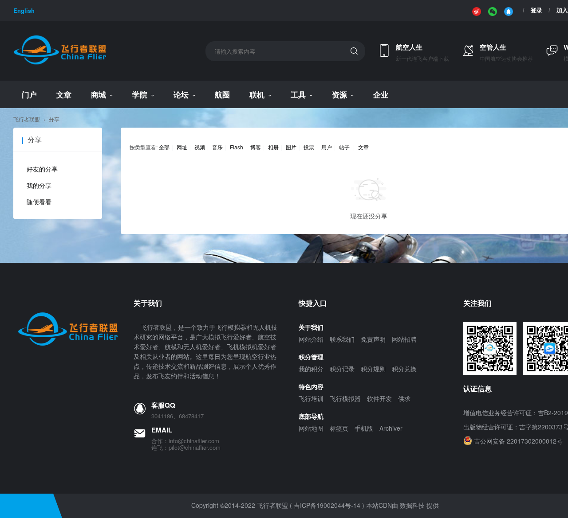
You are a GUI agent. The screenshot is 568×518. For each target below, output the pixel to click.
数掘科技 (412, 505)
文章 (63, 94)
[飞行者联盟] (59, 63)
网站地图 (311, 428)
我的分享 (39, 185)
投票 (309, 147)
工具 (298, 94)
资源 (339, 94)
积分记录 (342, 368)
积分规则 (373, 368)
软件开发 (379, 398)
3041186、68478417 (177, 416)
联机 (256, 94)
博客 (255, 147)
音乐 (217, 147)
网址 (182, 147)
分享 (54, 119)
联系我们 (342, 339)
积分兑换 (404, 368)
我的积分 (311, 368)
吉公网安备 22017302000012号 (518, 440)
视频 (199, 147)
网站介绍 (311, 339)
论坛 (181, 94)
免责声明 (373, 339)
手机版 (364, 428)
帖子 (344, 147)
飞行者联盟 (26, 119)
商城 (98, 94)
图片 (291, 147)
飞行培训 (311, 398)
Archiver (390, 428)
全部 (164, 147)
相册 (273, 147)
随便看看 (39, 201)
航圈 (222, 94)
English (24, 10)
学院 (139, 94)
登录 (536, 10)
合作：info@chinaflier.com (185, 440)
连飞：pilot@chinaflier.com (186, 447)
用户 (326, 147)
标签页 (339, 428)
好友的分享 (42, 168)
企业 (380, 94)
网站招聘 (404, 339)
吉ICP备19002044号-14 (327, 505)
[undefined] (476, 10)
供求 (404, 398)
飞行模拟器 (345, 398)
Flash (236, 147)
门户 (29, 94)
